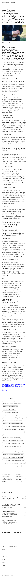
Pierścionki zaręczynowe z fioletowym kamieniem (14, 443)
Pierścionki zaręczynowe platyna (10, 406)
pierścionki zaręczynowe (8, 401)
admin (6, 42)
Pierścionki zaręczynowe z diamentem (11, 437)
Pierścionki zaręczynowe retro (9, 409)
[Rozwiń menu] (25, 2)
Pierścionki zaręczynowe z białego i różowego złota (14, 418)
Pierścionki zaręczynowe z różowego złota (12, 451)
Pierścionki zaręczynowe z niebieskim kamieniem (14, 449)
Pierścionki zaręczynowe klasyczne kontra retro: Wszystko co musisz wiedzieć (8, 478)
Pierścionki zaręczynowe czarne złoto (11, 403)
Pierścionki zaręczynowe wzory (10, 415)
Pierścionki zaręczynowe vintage (10, 412)
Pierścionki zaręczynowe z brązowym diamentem (14, 426)
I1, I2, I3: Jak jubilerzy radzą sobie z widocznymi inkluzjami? (10, 498)
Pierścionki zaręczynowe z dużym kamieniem (13, 440)
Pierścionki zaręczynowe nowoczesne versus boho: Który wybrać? (21, 478)
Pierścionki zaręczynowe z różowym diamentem (13, 454)
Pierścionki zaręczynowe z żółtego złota (12, 466)
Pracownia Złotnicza (8, 2)
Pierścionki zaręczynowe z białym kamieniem (13, 423)
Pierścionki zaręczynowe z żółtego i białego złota (14, 463)
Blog (10, 42)
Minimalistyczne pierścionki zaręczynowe (12, 398)
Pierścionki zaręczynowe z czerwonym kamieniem (14, 434)
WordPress (10, 575)
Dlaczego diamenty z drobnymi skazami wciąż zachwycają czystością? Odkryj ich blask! (9, 514)
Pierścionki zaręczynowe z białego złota (12, 420)
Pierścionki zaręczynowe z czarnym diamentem (13, 429)
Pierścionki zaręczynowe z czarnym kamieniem (13, 432)
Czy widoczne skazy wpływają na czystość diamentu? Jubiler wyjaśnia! (11, 506)
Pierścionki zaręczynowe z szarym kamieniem (13, 457)
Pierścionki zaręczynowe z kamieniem (11, 446)
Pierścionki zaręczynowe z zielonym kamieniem (13, 460)
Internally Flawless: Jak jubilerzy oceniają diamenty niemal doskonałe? (10, 522)
